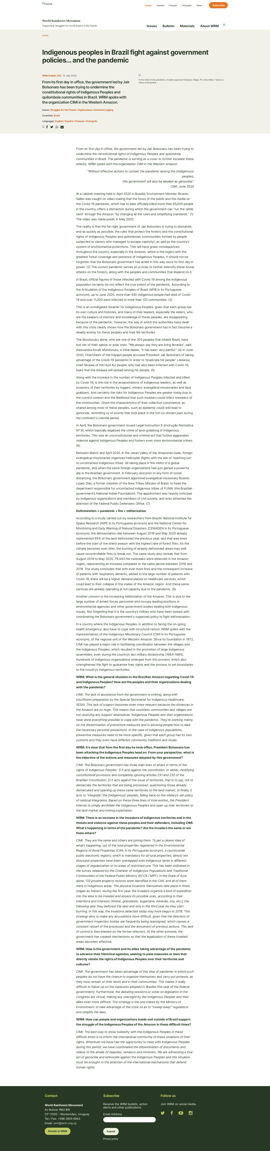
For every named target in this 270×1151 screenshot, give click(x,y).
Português (187, 5)
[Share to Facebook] (47, 127)
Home (45, 35)
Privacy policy (110, 1138)
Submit (111, 1131)
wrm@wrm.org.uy (65, 1123)
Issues (152, 26)
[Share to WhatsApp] (56, 127)
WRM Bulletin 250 (51, 75)
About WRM (209, 26)
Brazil (57, 115)
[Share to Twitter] (51, 127)
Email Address (112, 1114)
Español (160, 5)
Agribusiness (85, 109)
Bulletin (168, 26)
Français (173, 5)
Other (199, 5)
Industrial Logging (103, 109)
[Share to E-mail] (62, 127)
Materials (187, 26)
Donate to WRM (57, 1131)
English (148, 5)
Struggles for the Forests (63, 109)
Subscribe (218, 5)
